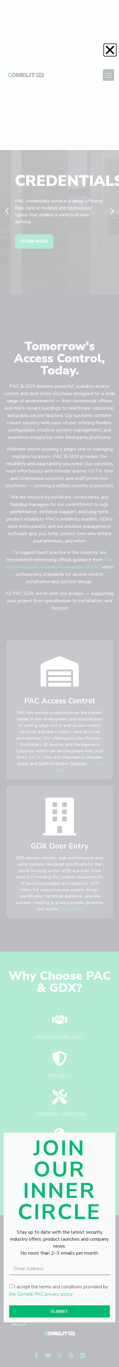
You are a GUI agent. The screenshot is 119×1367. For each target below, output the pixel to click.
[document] (59, 683)
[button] (110, 50)
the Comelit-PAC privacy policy (41, 1294)
